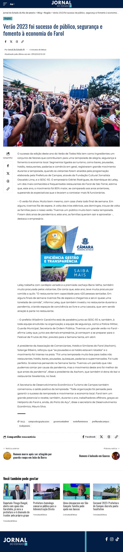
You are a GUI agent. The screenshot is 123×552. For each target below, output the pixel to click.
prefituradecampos (100, 421)
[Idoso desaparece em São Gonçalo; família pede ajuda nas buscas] (76, 492)
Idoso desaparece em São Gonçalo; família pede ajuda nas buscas (75, 506)
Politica (7, 498)
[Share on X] (11, 41)
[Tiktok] (117, 539)
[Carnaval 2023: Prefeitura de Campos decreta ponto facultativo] (106, 492)
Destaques (69, 498)
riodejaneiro (24, 426)
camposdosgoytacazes (38, 421)
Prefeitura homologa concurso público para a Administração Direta (44, 506)
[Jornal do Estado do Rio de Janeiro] (61, 4)
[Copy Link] (22, 41)
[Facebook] (107, 539)
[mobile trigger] (6, 4)
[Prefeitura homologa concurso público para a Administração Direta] (46, 492)
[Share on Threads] (17, 41)
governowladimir (61, 421)
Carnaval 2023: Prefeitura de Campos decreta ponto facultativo (106, 506)
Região (7, 18)
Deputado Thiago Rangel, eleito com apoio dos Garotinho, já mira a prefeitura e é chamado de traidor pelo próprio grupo (16, 509)
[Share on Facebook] (5, 41)
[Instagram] (111, 539)
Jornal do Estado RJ (16, 49)
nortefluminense (80, 421)
